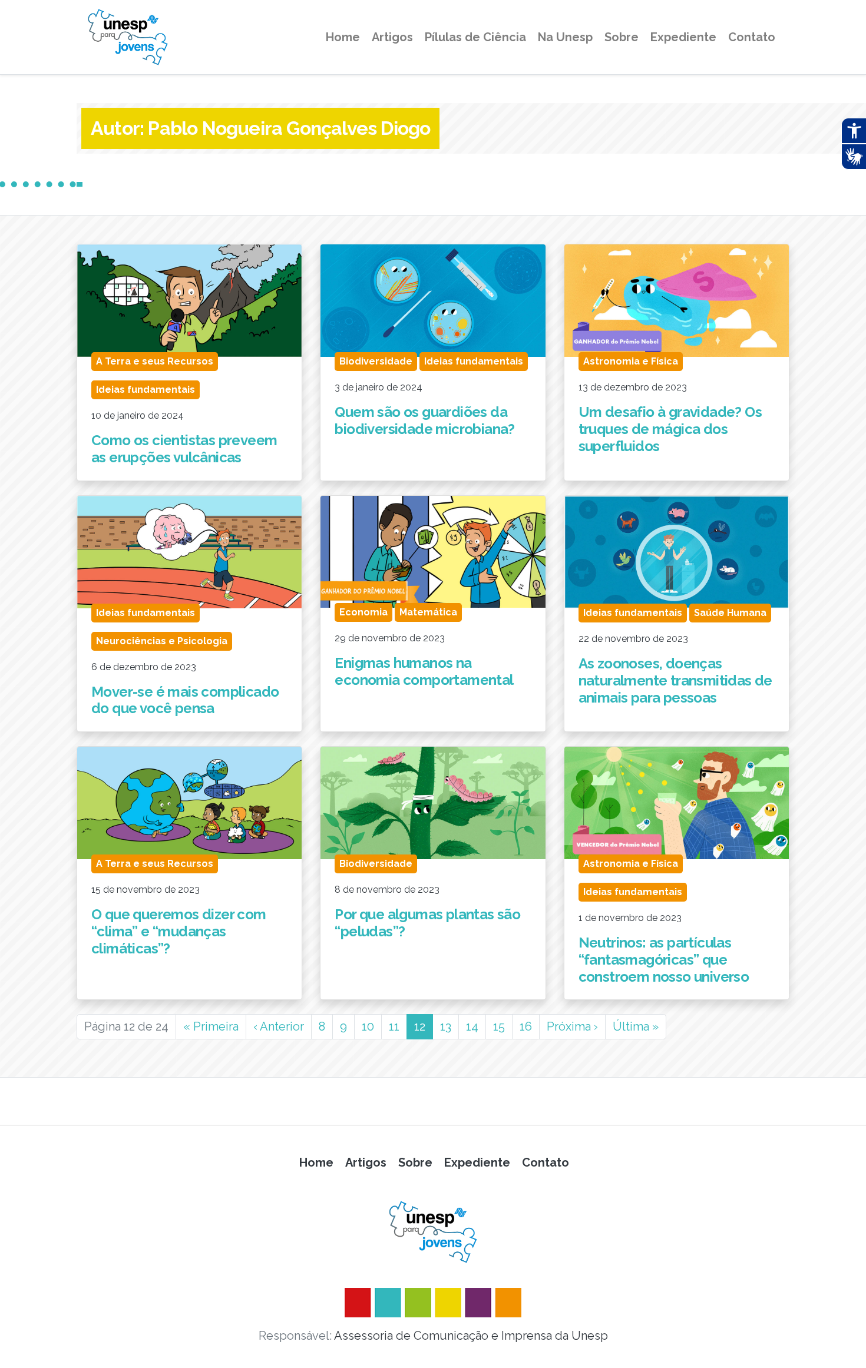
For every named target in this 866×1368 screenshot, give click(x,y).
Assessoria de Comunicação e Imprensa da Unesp (471, 1336)
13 (445, 1026)
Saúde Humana (730, 612)
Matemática (428, 612)
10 (368, 1026)
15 (499, 1026)
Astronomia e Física (630, 361)
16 (526, 1026)
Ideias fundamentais (145, 389)
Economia (363, 612)
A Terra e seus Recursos (154, 361)
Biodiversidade (375, 361)
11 (394, 1026)
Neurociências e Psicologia (161, 641)
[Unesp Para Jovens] (433, 1232)
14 (472, 1026)
